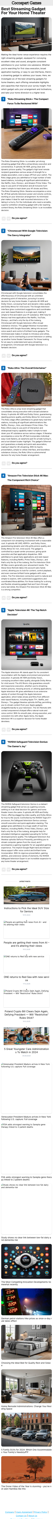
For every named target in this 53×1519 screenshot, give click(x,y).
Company (9, 1512)
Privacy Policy (40, 1512)
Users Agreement (24, 1512)
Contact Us (21, 1515)
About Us (32, 1515)
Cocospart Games (26, 2)
